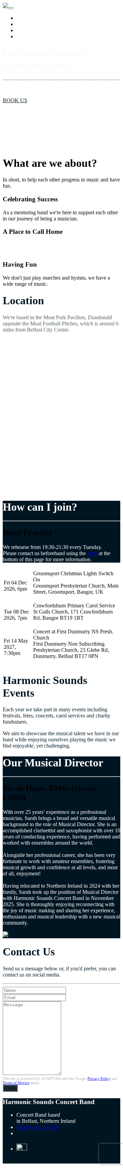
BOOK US (15, 100)
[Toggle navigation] (11, 8)
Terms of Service (16, 1082)
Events (23, 30)
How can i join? (33, 24)
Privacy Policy (98, 1078)
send (10, 1088)
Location (26, 18)
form (92, 553)
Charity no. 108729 (37, 1127)
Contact (24, 36)
